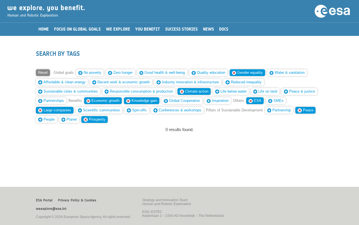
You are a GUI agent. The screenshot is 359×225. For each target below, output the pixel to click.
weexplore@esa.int (51, 208)
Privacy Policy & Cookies (77, 200)
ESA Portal (44, 200)
